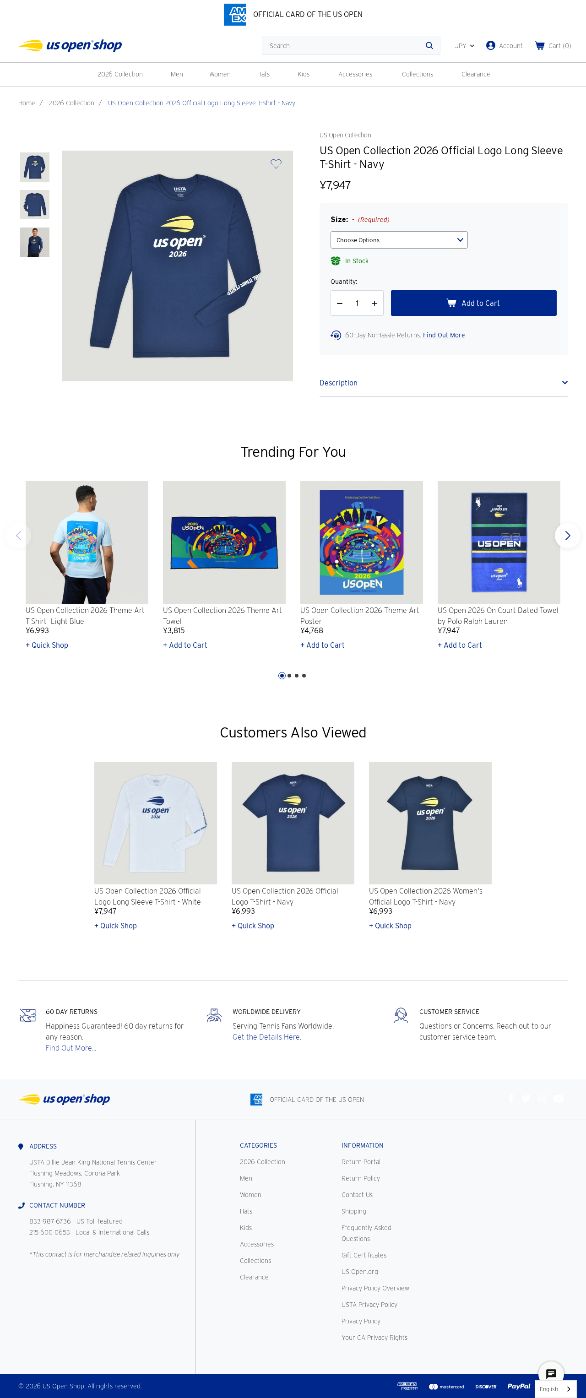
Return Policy (361, 1178)
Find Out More (444, 335)
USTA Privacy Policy (369, 1304)
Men (177, 74)
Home (26, 103)
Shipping (354, 1211)
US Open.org (360, 1271)
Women (220, 74)
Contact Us (357, 1194)
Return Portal (361, 1161)
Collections (417, 74)
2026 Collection (120, 74)
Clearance (475, 74)
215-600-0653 (49, 1232)
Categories (258, 1145)
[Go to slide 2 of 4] (289, 675)
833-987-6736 (50, 1221)
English (549, 1389)
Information (363, 1145)
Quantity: (344, 281)
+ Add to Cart (185, 645)
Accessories (355, 74)
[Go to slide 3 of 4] (296, 675)
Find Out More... (71, 1048)
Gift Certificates (364, 1255)
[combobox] (556, 1389)
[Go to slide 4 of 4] (18, 535)
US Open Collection (345, 135)
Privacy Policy (361, 1321)
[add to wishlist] (276, 166)
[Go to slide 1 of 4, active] (282, 675)
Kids (303, 74)
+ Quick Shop (47, 645)
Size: (360, 219)
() (559, 45)
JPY (461, 45)
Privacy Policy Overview (375, 1288)
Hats (263, 74)
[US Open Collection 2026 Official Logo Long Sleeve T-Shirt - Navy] (34, 167)
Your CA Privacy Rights (374, 1337)
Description (339, 383)
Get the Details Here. (267, 1037)
